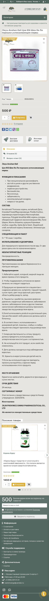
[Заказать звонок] (43, 593)
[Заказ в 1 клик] (30, 117)
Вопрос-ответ (14, 158)
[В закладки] (44, 39)
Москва (35, 1)
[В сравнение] (44, 42)
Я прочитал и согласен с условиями (21, 511)
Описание (11, 149)
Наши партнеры (10, 532)
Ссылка (7, 557)
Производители (10, 555)
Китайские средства (12, 26)
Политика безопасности (13, 535)
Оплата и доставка (11, 529)
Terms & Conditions (11, 538)
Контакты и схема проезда (14, 552)
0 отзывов (18, 124)
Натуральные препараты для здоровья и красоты (27, 23)
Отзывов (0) (12, 154)
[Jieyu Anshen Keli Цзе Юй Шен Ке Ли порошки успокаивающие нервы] (24, 58)
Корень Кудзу (9, 453)
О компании (8, 527)
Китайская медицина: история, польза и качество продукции (24, 542)
